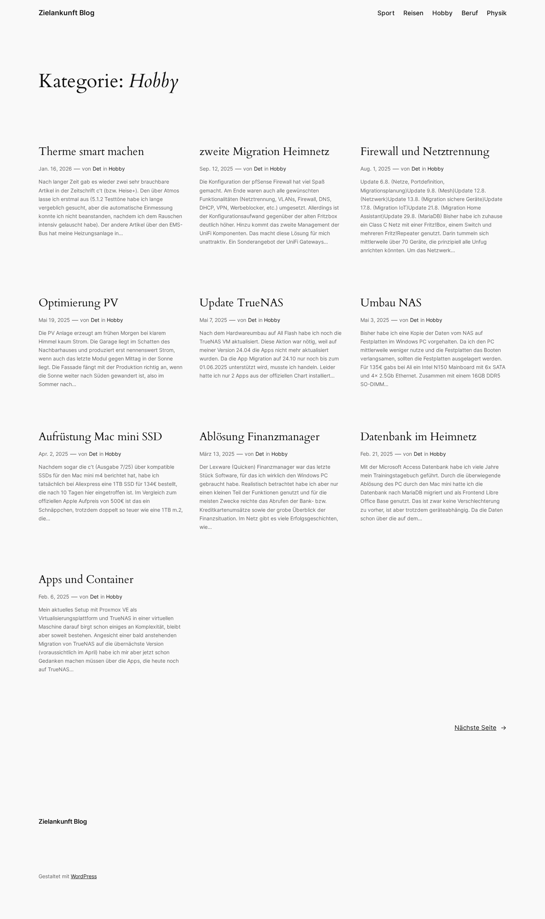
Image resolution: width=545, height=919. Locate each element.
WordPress (84, 876)
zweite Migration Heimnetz (264, 152)
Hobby (117, 168)
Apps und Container (86, 580)
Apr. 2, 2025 (53, 454)
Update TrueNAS (241, 303)
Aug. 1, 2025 (375, 168)
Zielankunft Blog (67, 12)
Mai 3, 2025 (374, 320)
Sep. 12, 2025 (216, 168)
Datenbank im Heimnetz (418, 437)
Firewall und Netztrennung (424, 152)
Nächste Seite (480, 727)
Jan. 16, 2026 (55, 168)
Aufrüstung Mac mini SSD (100, 437)
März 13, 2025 (217, 454)
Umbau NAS (391, 303)
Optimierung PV (78, 303)
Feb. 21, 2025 (376, 454)
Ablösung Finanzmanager (259, 437)
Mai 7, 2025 (213, 320)
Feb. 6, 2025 (54, 596)
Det (97, 168)
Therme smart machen (91, 152)
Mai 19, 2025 (54, 320)
